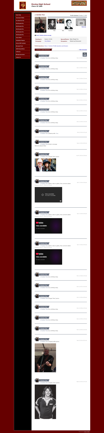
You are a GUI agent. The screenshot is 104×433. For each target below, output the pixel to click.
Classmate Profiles (20, 17)
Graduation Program (20, 40)
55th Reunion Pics (20, 23)
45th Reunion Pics (20, 29)
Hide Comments (83, 49)
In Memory (18, 51)
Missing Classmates (20, 54)
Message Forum (19, 46)
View (57, 133)
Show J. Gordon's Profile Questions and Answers (56, 46)
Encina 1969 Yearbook (21, 43)
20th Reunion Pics (20, 34)
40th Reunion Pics (20, 31)
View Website (48, 41)
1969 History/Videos (20, 48)
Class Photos (19, 37)
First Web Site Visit (20, 20)
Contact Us (18, 57)
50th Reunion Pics (20, 26)
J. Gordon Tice (43, 55)
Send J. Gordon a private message (43, 35)
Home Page (18, 15)
